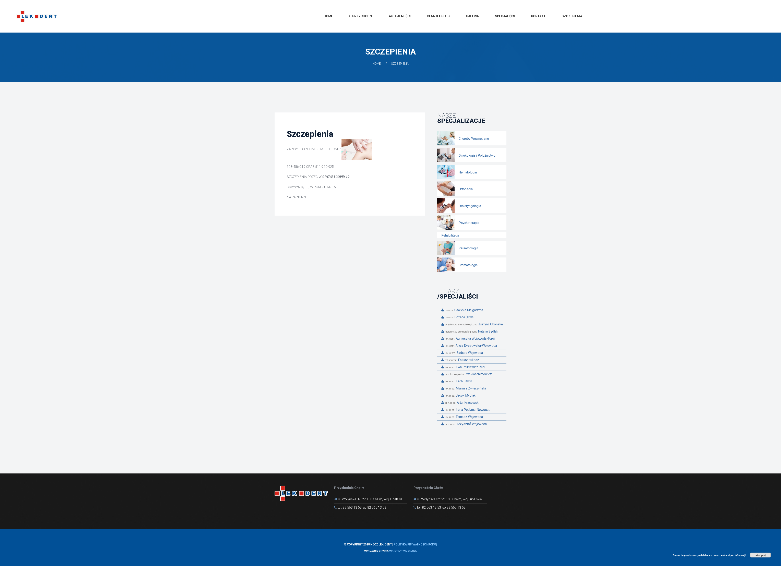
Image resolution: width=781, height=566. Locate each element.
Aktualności (400, 16)
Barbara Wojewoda (464, 353)
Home (328, 16)
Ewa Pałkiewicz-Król (465, 367)
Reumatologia (468, 248)
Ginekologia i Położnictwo (477, 155)
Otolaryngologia (470, 206)
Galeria (472, 16)
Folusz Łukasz (462, 360)
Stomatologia (468, 265)
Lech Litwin (458, 381)
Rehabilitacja (450, 235)
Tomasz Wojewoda (464, 417)
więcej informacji (737, 555)
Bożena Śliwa (459, 317)
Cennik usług (438, 16)
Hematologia (468, 172)
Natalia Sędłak (471, 331)
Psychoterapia (469, 223)
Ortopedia (466, 189)
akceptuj (761, 555)
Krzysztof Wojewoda (466, 424)
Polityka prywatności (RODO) (415, 544)
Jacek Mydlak (460, 395)
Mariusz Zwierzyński (465, 388)
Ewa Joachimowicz (468, 374)
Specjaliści (505, 16)
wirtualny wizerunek (403, 550)
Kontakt (538, 16)
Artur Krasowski (462, 403)
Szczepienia (572, 16)
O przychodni (361, 16)
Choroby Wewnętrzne (474, 139)
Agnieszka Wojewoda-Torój (470, 338)
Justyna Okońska (474, 324)
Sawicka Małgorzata (464, 310)
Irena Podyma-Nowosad (467, 410)
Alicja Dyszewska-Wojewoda (471, 346)
